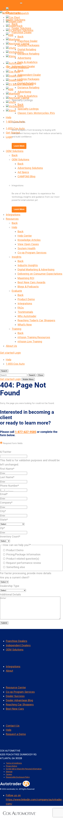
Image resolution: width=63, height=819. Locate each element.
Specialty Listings (28, 108)
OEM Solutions (14, 151)
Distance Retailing (28, 53)
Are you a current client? (14, 577)
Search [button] (4, 371)
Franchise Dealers (16, 641)
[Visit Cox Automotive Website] (19, 814)
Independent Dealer (23, 66)
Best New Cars (15, 708)
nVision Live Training (30, 341)
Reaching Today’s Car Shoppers (36, 320)
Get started (7, 352)
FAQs (21, 307)
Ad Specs (23, 172)
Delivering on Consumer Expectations (40, 273)
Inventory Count (10, 536)
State (4, 519)
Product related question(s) (22, 558)
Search (32, 375)
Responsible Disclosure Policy (18, 777)
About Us (11, 345)
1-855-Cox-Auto (15, 363)
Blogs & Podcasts (28, 286)
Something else (15, 567)
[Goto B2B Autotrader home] (15, 785)
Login (9, 136)
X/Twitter (5, 451)
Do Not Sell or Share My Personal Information (24, 769)
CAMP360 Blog (26, 176)
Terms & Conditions (14, 763)
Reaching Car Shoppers (20, 704)
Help (8, 117)
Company (6, 502)
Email (4, 494)
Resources (12, 218)
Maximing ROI (26, 278)
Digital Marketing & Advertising (36, 269)
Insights (16, 256)
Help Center (25, 235)
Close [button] (40, 375)
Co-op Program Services (32, 252)
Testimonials (25, 311)
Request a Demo (16, 734)
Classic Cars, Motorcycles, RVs (36, 113)
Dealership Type (9, 585)
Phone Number (9, 485)
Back (15, 24)
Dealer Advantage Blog (19, 700)
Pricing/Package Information (23, 554)
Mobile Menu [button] (28, 379)
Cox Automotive (9, 2)
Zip (2, 528)
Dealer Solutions (15, 19)
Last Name (7, 477)
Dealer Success (15, 696)
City (3, 511)
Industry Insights (28, 265)
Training (16, 328)
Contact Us (12, 725)
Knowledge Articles (29, 239)
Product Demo (26, 299)
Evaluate (17, 290)
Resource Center (16, 687)
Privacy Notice (11, 766)
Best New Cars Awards (31, 282)
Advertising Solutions (30, 167)
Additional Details (10, 594)
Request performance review (23, 562)
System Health (26, 248)
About (9, 670)
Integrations (13, 214)
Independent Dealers (18, 645)
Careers (9, 774)
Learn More (19, 146)
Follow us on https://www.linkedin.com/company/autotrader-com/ (34, 799)
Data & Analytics (28, 62)
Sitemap (9, 772)
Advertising (24, 57)
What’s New (25, 324)
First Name (7, 468)
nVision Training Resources (34, 337)
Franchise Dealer (22, 32)
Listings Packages (28, 45)
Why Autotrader (27, 316)
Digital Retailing (27, 49)
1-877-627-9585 (25, 432)
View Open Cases (28, 244)
